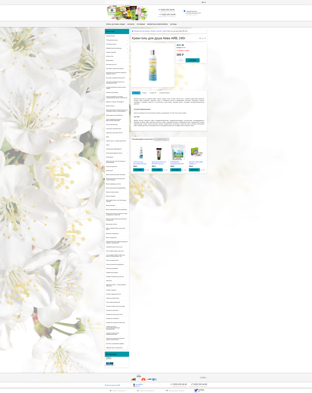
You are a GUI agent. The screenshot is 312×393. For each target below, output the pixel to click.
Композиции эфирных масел (114, 153)
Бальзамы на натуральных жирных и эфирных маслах (116, 73)
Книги (107, 145)
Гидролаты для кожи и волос (114, 132)
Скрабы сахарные (111, 290)
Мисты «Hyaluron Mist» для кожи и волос (115, 229)
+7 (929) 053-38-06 (166, 10)
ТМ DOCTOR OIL (110, 36)
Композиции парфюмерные (114, 149)
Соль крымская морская (113, 302)
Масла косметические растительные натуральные (116, 219)
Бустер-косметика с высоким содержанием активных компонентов (116, 97)
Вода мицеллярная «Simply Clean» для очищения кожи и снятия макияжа (116, 110)
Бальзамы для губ (111, 64)
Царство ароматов (111, 385)
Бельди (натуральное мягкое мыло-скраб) (116, 87)
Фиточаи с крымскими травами (115, 343)
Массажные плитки (111, 224)
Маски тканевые (110, 196)
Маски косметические (112, 192)
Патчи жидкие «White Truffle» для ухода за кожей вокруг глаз (115, 255)
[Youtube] (206, 377)
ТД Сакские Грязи (111, 44)
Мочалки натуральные (112, 233)
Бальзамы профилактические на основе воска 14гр (115, 82)
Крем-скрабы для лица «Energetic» (116, 174)
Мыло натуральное (111, 237)
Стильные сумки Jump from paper (115, 306)
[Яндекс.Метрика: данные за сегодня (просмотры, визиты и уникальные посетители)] (109, 357)
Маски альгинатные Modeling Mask (115, 188)
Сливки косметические (112, 298)
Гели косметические (112, 124)
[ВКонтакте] (177, 45)
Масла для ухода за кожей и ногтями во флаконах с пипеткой (116, 214)
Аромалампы (109, 60)
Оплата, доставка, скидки (115, 24)
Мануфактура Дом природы (114, 48)
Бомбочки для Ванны (112, 92)
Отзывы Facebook (164, 93)
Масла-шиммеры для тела (113, 184)
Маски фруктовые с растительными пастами (116, 200)
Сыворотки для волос (112, 310)
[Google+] (203, 377)
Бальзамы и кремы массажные (115, 68)
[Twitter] (179, 45)
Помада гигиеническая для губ (115, 276)
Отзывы (144, 93)
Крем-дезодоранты (111, 166)
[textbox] (117, 2)
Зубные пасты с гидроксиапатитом (116, 141)
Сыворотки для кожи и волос (114, 314)
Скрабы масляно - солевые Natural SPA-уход (116, 285)
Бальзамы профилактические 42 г (115, 78)
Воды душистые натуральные (114, 115)
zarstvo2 (137, 386)
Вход (204, 2)
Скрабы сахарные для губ (113, 294)
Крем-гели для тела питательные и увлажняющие (116, 161)
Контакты (130, 24)
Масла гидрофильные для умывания (116, 209)
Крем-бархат (109, 157)
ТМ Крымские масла (112, 40)
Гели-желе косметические (113, 128)
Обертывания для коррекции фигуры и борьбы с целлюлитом (117, 242)
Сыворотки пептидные (112, 318)
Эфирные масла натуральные (114, 347)
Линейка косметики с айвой (158, 31)
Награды (173, 24)
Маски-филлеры (110, 205)
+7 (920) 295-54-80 (167, 14)
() (117, 390)
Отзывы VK (153, 93)
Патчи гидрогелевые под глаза (115, 251)
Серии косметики (111, 52)
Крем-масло (109, 170)
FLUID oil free (109, 56)
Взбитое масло (110, 106)
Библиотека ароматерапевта (157, 24)
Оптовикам (141, 24)
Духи (107, 137)
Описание (136, 93)
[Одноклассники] (181, 45)
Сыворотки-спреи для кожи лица (115, 322)
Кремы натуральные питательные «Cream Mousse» (115, 179)
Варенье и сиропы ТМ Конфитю (115, 102)
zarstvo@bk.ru (138, 384)
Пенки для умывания (112, 268)
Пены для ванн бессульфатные (115, 264)
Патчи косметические (112, 260)
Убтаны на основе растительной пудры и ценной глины (115, 339)
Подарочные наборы (112, 272)
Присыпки (109, 280)
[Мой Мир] (183, 45)
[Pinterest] (204, 377)
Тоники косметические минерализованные (112, 333)
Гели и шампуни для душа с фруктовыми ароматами (114, 120)
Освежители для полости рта (114, 247)
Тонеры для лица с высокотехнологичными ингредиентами (113, 328)
